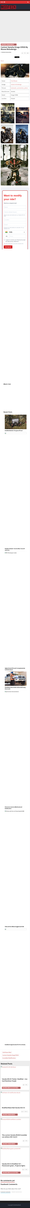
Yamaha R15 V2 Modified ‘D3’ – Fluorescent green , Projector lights (13, 1165)
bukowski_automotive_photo (19, 88)
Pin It (2, 61)
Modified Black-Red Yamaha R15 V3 (13, 1108)
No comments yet (8, 1180)
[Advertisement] (15, 26)
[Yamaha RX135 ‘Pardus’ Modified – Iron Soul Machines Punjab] (8, 1071)
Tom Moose (14, 81)
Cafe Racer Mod (6, 1052)
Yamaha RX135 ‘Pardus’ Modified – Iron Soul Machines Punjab (14, 1080)
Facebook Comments (9, 1184)
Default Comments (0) (17, 1192)
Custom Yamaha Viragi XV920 (10, 1055)
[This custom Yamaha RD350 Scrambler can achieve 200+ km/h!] (11, 1125)
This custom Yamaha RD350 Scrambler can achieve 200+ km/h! (14, 1136)
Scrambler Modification (9, 1058)
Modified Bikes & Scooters (10, 1088)
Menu (2, 2)
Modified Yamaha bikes (7, 44)
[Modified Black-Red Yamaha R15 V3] (10, 1099)
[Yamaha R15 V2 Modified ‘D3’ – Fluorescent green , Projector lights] (10, 1155)
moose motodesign (16, 84)
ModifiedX (18, 1205)
